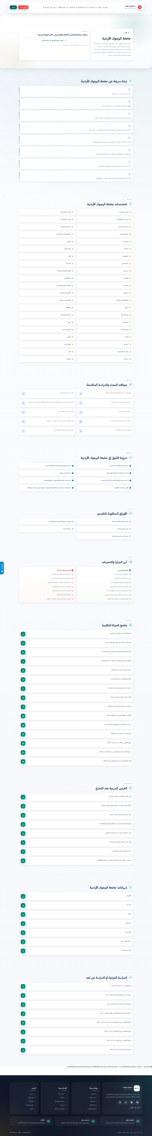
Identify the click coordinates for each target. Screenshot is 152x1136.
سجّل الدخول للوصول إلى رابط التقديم (53, 40)
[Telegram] (131, 1102)
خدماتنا (62, 1098)
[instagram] (120, 1102)
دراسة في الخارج (82, 7)
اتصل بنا (62, 1105)
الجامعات (91, 7)
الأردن (131, 1107)
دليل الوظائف (61, 7)
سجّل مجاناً (23, 7)
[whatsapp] (125, 1102)
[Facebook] (137, 1102)
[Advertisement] (39, 1119)
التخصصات (72, 7)
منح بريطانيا (31, 1098)
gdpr (19, 1132)
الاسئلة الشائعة (13, 1132)
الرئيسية (137, 1107)
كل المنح (93, 1094)
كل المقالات (92, 1105)
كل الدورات (92, 1101)
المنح (106, 7)
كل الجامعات (92, 1098)
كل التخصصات (91, 1109)
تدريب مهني (53, 7)
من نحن (32, 1094)
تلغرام (13, 7)
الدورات (99, 7)
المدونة (47, 7)
